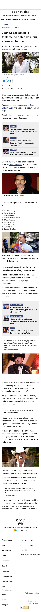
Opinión (33, 15)
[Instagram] (24, 520)
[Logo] (20, 12)
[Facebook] (4, 81)
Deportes (5, 566)
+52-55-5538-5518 (26, 540)
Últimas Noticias (7, 15)
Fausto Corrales (29, 19)
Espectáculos (7, 581)
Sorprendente (7, 576)
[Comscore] (20, 530)
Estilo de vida (6, 561)
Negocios (5, 571)
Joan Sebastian (15, 165)
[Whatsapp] (11, 81)
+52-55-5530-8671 (26, 545)
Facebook (5, 594)
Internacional (25, 15)
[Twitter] (8, 81)
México (16, 15)
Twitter (4, 599)
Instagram (5, 605)
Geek (4, 586)
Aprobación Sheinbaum (10, 19)
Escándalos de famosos (10, 27)
